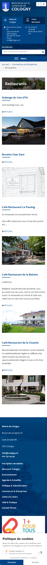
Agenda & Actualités (11, 480)
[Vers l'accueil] (6, 7)
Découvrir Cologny (11, 469)
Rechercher (7, 47)
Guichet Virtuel (9, 508)
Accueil (5, 65)
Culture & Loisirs (10, 497)
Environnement (9, 475)
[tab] (12, 20)
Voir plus (8, 112)
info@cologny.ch (13, 40)
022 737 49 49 (8, 456)
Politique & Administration (14, 486)
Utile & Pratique (9, 503)
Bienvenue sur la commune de (21, 4)
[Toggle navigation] (16, 59)
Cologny (21, 9)
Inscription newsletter (12, 464)
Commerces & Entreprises (14, 491)
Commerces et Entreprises (24, 65)
